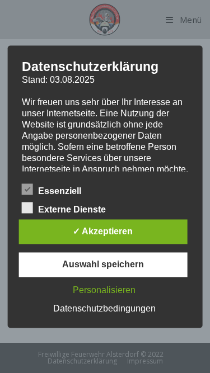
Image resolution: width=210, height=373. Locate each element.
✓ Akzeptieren (103, 231)
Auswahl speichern (103, 264)
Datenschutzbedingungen (104, 308)
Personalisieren (104, 290)
